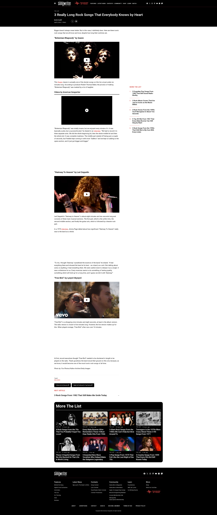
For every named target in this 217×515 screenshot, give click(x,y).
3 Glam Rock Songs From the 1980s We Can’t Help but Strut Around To (121, 432)
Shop (124, 3)
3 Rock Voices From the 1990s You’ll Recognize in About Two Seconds (143, 112)
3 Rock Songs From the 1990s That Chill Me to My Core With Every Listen (143, 130)
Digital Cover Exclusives (60, 487)
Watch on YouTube (151, 487)
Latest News (101, 3)
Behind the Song (58, 485)
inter (63, 229)
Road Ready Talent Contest (98, 490)
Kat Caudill (59, 20)
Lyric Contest (94, 487)
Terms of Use (127, 506)
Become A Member (114, 506)
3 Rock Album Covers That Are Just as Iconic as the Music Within (143, 102)
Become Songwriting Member (117, 492)
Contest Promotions (96, 492)
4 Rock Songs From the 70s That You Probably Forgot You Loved (68, 432)
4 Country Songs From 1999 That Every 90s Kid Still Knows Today (147, 457)
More (148, 482)
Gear (55, 497)
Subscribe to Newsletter (116, 487)
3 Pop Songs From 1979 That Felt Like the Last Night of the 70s (121, 457)
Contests (110, 3)
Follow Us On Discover (62, 385)
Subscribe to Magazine (115, 485)
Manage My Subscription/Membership (116, 498)
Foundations (131, 485)
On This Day (57, 495)
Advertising (83, 506)
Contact (94, 506)
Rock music (57, 380)
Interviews (57, 490)
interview (97, 131)
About (74, 506)
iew (67, 229)
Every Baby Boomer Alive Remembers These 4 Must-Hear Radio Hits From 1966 (94, 432)
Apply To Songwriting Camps (117, 490)
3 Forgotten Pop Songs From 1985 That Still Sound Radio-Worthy (142, 93)
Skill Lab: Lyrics (132, 487)
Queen (60, 82)
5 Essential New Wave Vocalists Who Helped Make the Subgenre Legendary (94, 457)
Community (118, 3)
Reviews (56, 500)
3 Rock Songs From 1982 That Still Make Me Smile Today (80, 395)
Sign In (102, 506)
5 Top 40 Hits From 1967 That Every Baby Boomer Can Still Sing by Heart (143, 121)
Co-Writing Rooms (133, 490)
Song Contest (94, 485)
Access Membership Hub (116, 495)
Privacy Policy (140, 506)
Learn (129, 3)
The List (56, 11)
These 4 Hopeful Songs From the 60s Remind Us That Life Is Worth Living (68, 457)
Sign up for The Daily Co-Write (81, 485)
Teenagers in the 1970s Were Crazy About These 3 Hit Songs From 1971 (148, 432)
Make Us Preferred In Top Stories (82, 385)
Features (93, 3)
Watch (134, 3)
